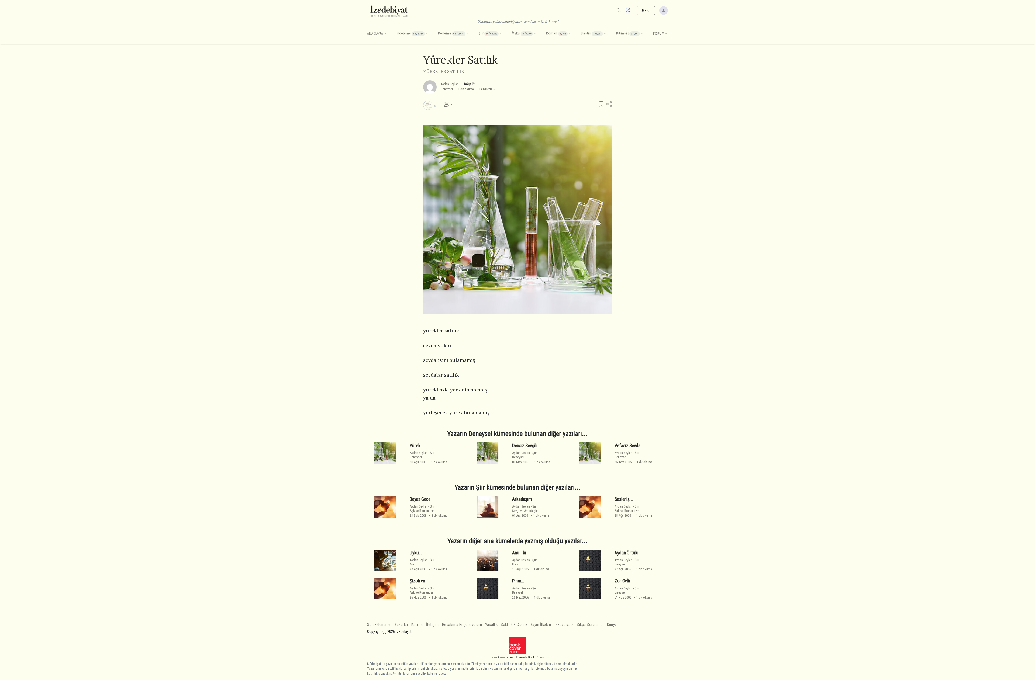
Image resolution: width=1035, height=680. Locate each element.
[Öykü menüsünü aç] (535, 34)
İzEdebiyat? (564, 624)
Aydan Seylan (449, 84)
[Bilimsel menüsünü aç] (642, 34)
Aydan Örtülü (627, 553)
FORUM (658, 34)
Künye (612, 624)
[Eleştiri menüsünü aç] (605, 34)
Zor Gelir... (624, 581)
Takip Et (469, 84)
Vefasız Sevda (627, 445)
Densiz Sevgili (524, 445)
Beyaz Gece (420, 499)
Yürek (415, 445)
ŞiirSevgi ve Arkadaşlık (525, 508)
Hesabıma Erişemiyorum (462, 624)
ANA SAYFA (375, 34)
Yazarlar (401, 624)
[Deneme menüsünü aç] (467, 34)
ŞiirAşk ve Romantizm (422, 508)
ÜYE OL (646, 10)
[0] (427, 105)
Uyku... (416, 553)
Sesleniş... (624, 499)
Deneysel (447, 89)
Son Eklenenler (379, 624)
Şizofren (417, 581)
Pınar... (518, 581)
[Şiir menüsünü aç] (500, 34)
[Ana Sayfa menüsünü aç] (385, 34)
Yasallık (491, 624)
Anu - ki (519, 553)
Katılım (417, 624)
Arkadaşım (522, 499)
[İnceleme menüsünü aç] (427, 34)
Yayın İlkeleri (541, 624)
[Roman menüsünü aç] (569, 34)
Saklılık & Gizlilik (514, 624)
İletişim (432, 624)
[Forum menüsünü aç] (666, 34)
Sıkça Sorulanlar (590, 624)
